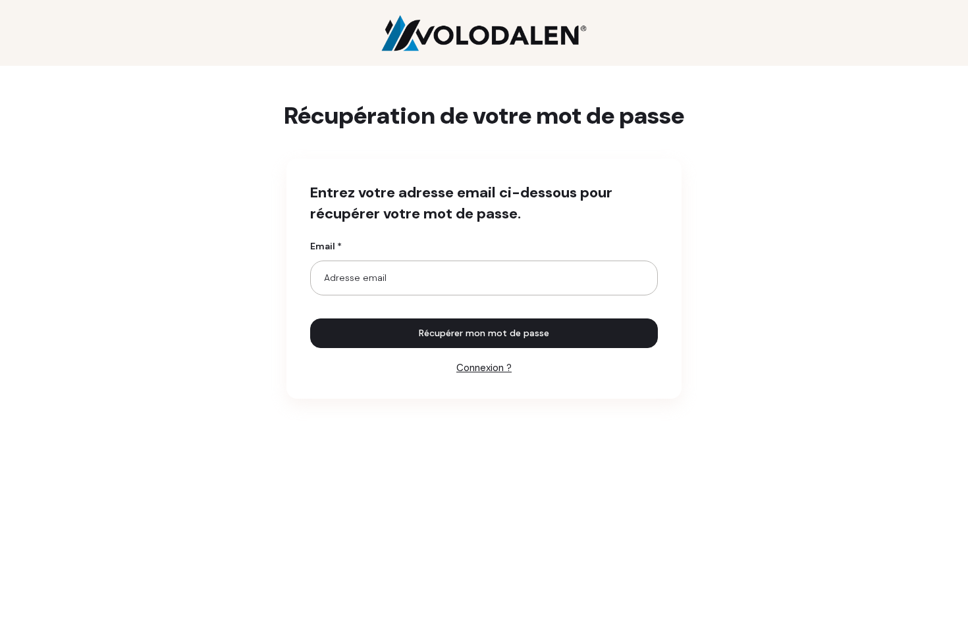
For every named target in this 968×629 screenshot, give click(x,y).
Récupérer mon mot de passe (484, 333)
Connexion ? (484, 367)
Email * (326, 246)
